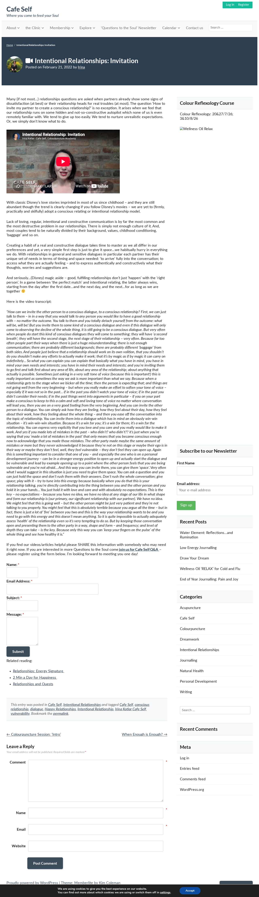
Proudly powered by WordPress (32, 883)
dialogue (36, 709)
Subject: (14, 597)
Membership (60, 28)
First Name (186, 463)
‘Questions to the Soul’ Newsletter (128, 28)
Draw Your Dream (194, 558)
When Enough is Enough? (144, 734)
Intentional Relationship (95, 709)
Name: (12, 564)
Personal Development (198, 681)
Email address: (188, 483)
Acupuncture (190, 608)
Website (19, 846)
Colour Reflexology (195, 114)
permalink (60, 714)
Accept (190, 891)
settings (165, 892)
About (11, 28)
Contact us (194, 28)
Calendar (169, 28)
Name (21, 812)
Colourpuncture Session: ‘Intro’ (33, 734)
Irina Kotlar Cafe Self (130, 709)
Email (21, 829)
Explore (86, 28)
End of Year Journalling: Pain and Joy (209, 579)
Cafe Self (19, 9)
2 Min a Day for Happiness (35, 678)
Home (9, 45)
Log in (184, 758)
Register (243, 4)
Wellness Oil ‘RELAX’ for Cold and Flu (210, 569)
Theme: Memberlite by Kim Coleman (90, 883)
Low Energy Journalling (198, 548)
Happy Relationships (60, 709)
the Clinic (32, 28)
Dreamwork (189, 639)
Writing (186, 692)
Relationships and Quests (33, 684)
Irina (81, 67)
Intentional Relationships (82, 705)
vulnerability (20, 714)
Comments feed (193, 779)
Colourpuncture (192, 629)
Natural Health (192, 671)
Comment (18, 762)
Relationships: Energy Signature (38, 671)
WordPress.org (192, 790)
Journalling (188, 660)
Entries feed (189, 769)
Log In (230, 4)
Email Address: (19, 581)
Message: (15, 614)
